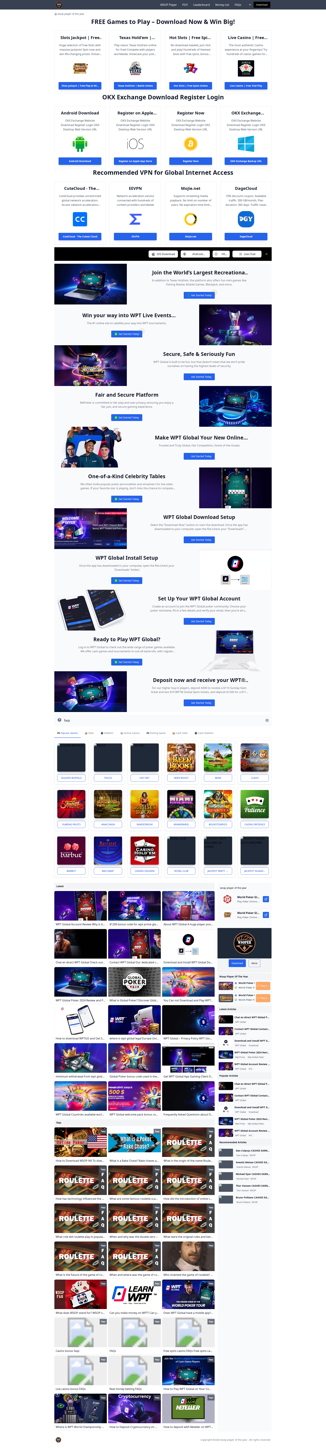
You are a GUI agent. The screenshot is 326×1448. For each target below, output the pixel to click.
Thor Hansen (243, 1190)
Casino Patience (254, 824)
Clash (254, 777)
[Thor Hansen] (226, 1188)
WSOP (253, 1155)
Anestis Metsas (244, 1167)
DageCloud (246, 188)
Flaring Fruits (71, 824)
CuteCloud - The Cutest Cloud (80, 188)
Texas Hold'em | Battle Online (135, 37)
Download (262, 4)
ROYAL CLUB (181, 871)
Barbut (71, 871)
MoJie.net (190, 188)
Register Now (190, 113)
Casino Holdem (145, 871)
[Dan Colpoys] (226, 1153)
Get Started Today (199, 296)
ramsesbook (145, 824)
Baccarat (108, 871)
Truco (108, 777)
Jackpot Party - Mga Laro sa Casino (219, 871)
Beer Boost (181, 777)
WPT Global (240, 1022)
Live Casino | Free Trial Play (246, 37)
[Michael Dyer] (226, 1176)
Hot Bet (145, 777)
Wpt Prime (240, 1057)
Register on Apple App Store (135, 113)
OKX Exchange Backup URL (246, 113)
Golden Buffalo (71, 777)
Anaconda (108, 824)
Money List (222, 5)
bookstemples (218, 824)
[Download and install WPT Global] (226, 1043)
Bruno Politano (243, 1202)
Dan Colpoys (242, 1155)
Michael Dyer (243, 1178)
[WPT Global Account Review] (226, 1066)
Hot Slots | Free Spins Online (190, 37)
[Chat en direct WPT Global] (226, 1019)
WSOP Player (168, 5)
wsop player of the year (71, 13)
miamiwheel (181, 824)
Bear (218, 777)
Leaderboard (201, 5)
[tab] (67, 733)
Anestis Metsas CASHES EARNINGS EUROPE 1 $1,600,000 (268, 1162)
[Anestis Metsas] (226, 1164)
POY (185, 5)
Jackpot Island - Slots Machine (256, 871)
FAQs (238, 5)
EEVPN (135, 188)
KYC (250, 1069)
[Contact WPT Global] (226, 1031)
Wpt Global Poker (256, 1057)
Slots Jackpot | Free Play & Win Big (79, 37)
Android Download (80, 113)
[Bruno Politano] (226, 1199)
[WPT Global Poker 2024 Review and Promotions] (226, 1054)
